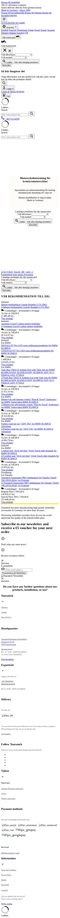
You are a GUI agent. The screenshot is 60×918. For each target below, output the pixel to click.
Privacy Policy (6, 875)
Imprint (3, 880)
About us (4, 607)
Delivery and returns (8, 799)
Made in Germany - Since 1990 (15, 10)
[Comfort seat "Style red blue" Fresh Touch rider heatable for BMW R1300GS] (30, 458)
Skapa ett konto (17, 91)
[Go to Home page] (13, 23)
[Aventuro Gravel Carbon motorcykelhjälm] (21, 326)
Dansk (44, 30)
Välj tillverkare (8, 54)
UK (26, 33)
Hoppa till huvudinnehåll (13, 13)
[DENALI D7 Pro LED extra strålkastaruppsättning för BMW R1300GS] (30, 353)
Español (20, 33)
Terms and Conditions (8, 870)
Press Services (6, 617)
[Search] (4, 83)
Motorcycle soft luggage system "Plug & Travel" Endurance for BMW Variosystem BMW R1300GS (28, 400)
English (4, 30)
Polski (31, 30)
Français (12, 30)
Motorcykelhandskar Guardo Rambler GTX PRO (24, 304)
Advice (3, 794)
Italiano (12, 33)
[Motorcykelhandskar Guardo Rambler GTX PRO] (25, 307)
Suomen (51, 30)
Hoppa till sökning (33, 13)
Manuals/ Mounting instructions (12, 789)
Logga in (5, 91)
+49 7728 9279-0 (7, 681)
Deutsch (5, 33)
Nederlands (22, 30)
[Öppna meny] (4, 19)
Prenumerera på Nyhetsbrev (14, 573)
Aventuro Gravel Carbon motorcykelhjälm (20, 324)
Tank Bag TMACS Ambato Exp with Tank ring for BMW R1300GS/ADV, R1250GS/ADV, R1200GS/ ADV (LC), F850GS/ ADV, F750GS (28, 372)
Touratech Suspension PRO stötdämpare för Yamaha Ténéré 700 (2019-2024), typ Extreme (28, 479)
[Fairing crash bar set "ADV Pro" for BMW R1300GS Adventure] (30, 431)
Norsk (37, 30)
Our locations (7, 659)
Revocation (5, 885)
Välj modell (7, 57)
